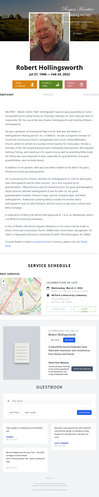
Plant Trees (85, 310)
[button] (20, 293)
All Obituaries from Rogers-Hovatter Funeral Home (77, 23)
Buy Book (69, 340)
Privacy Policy (42, 486)
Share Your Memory (82, 369)
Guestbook (91, 94)
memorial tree (42, 241)
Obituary (7, 94)
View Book (55, 340)
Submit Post (84, 412)
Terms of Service (57, 486)
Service (48, 94)
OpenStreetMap (52, 490)
